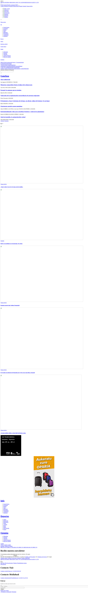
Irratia (2, 66)
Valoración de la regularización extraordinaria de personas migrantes (20, 95)
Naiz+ (4, 31)
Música (2, 62)
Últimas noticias (3, 22)
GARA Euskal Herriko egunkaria (8, 5)
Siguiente (6, 120)
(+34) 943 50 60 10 (16, 571)
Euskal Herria (16, 6)
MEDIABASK (27, 2)
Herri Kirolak (6, 528)
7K (19, 2)
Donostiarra (5, 33)
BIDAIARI (12, 2)
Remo (4, 525)
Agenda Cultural (3, 46)
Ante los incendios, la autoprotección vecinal (13, 117)
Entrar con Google (5, 590)
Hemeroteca (13, 65)
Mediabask (10, 67)
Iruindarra (5, 36)
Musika (10, 66)
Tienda (10, 63)
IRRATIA (3, 2)
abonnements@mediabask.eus (11, 577)
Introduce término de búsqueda (7, 69)
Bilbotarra (5, 32)
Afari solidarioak (5, 79)
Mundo (20, 6)
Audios (8, 65)
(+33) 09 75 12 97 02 (23, 577)
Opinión (24, 6)
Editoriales (5, 52)
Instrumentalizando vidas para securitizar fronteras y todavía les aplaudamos (22, 111)
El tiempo (3, 63)
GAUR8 (22, 2)
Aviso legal (13, 68)
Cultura (2, 6)
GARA (16, 2)
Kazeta (14, 67)
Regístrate (14, 591)
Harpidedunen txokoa (22, 563)
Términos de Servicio (42, 556)
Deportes (6, 6)
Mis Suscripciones (9, 563)
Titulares (15, 563)
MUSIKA (7, 2)
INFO (16, 5)
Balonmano (5, 522)
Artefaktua (2, 59)
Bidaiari (20, 66)
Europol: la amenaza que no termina (11, 90)
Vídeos (2, 65)
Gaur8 (6, 67)
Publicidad (26, 68)
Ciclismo (5, 524)
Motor (4, 527)
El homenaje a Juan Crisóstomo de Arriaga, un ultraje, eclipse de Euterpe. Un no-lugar (25, 101)
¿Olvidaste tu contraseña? (6, 591)
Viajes (5, 62)
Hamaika (18, 67)
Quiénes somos (4, 68)
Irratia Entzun (6, 66)
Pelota (4, 523)
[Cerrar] (1, 585)
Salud (22, 62)
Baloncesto (5, 520)
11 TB (37, 2)
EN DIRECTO (6, 547)
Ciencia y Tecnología (16, 62)
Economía (10, 6)
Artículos (5, 54)
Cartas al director (7, 55)
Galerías (5, 65)
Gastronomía (9, 62)
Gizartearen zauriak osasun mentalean (11, 106)
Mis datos (3, 563)
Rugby (4, 529)
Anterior (2, 120)
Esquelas (7, 63)
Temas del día (29, 6)
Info (1, 24)
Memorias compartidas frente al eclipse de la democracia (16, 85)
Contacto (9, 68)
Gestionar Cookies (20, 68)
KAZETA (33, 2)
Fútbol (4, 519)
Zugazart (5, 53)
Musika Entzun (15, 66)
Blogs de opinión (7, 56)
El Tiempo (10, 546)
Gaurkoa (5, 76)
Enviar (15, 555)
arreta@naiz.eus (8, 571)
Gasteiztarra (5, 34)
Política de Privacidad (30, 556)
